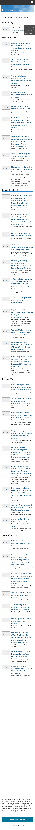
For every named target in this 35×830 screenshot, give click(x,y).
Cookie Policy (20, 813)
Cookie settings (10, 810)
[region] (17, 813)
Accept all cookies (17, 819)
